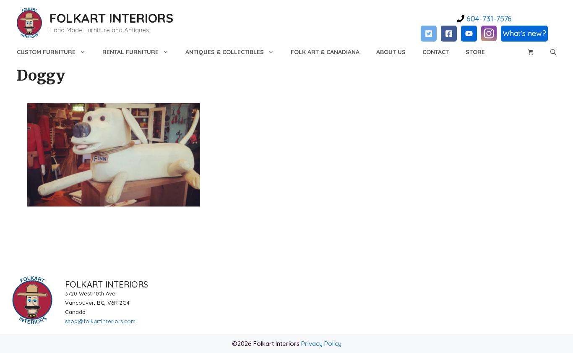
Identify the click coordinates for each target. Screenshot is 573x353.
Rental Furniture (130, 52)
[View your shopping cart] (530, 52)
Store (475, 52)
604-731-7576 (488, 19)
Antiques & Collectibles (224, 52)
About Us (391, 52)
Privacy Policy (321, 344)
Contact (435, 52)
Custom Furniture (46, 52)
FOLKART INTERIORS (111, 18)
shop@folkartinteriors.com (100, 321)
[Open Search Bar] (553, 52)
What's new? (524, 33)
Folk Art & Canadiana (325, 52)
